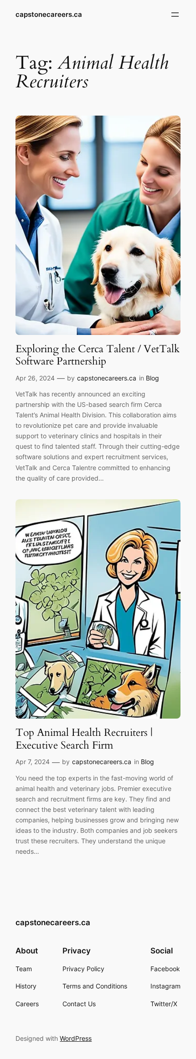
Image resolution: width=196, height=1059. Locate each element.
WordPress (76, 1038)
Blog (152, 378)
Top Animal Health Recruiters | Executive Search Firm (84, 738)
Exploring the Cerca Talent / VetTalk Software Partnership (97, 355)
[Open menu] (175, 14)
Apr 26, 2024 (35, 378)
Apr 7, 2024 (32, 761)
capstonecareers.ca (48, 14)
